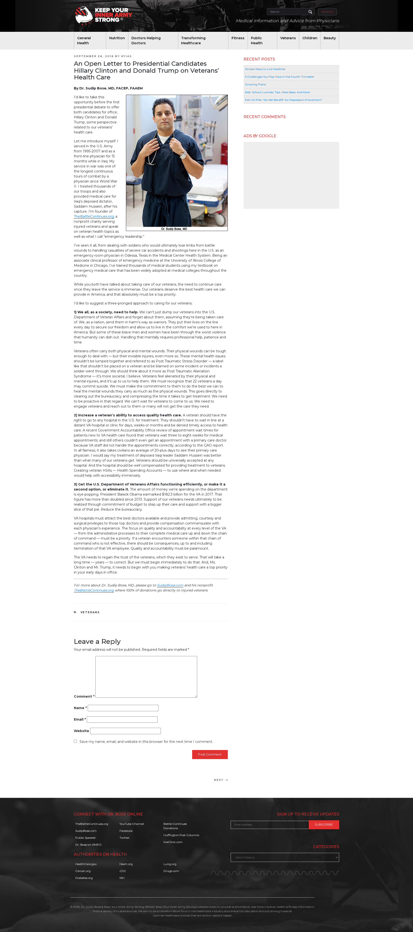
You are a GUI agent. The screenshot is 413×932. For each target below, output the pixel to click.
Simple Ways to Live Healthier (265, 69)
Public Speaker (85, 837)
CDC (123, 871)
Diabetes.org (84, 878)
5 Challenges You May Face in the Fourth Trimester (279, 76)
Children (309, 38)
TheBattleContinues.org (94, 216)
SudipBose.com (170, 585)
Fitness (238, 38)
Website (81, 731)
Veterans (288, 38)
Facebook (126, 831)
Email (80, 719)
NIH (122, 878)
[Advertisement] (291, 175)
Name (80, 708)
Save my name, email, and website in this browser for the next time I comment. (146, 741)
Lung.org (169, 864)
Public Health (257, 40)
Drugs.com (171, 871)
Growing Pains (255, 84)
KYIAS (126, 56)
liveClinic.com (173, 842)
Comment (84, 696)
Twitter (125, 837)
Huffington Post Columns (181, 835)
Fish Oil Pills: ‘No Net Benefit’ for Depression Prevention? (283, 100)
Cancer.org (83, 871)
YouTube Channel (132, 824)
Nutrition (117, 38)
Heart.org (126, 864)
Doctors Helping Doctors (146, 40)
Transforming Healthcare (193, 40)
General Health (84, 40)
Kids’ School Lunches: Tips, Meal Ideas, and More (277, 92)
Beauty (330, 38)
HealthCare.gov (86, 864)
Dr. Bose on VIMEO (88, 844)
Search (327, 12)
